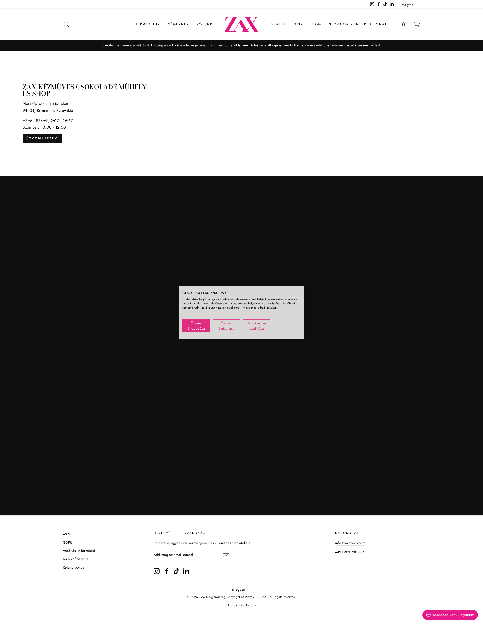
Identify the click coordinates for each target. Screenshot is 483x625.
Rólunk (204, 24)
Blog (316, 24)
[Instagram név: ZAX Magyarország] (157, 571)
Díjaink (278, 24)
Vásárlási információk (79, 550)
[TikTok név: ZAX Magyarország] (176, 571)
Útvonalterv (42, 138)
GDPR (67, 542)
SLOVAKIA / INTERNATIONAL (358, 24)
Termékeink (148, 24)
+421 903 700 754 (350, 552)
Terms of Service (75, 558)
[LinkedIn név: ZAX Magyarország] (186, 571)
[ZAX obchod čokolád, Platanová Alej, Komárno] (241, 113)
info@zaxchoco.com (350, 542)
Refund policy (73, 567)
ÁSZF (67, 534)
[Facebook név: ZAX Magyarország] (167, 571)
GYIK (298, 24)
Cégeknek (178, 24)
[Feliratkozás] (226, 555)
